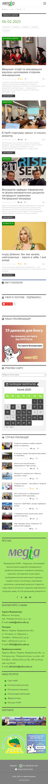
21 (29, 417)
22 (35, 417)
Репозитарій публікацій (19, 694)
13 (24, 412)
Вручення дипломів (12, 38)
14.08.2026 (34, 27)
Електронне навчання (18, 689)
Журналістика (14, 698)
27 (24, 423)
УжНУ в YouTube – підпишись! (22, 297)
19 (18, 417)
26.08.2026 (6, 27)
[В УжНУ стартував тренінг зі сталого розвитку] (24, 114)
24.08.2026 (15, 27)
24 (7, 423)
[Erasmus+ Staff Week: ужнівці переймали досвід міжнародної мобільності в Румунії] (7, 506)
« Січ (6, 427)
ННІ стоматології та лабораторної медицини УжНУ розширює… (26, 494)
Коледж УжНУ (14, 702)
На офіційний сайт (30, 765)
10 (7, 412)
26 (18, 423)
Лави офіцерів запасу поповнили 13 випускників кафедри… (27, 525)
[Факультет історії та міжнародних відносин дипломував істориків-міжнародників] (24, 51)
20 (24, 417)
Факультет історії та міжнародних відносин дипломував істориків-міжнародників (22, 72)
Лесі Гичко (25, 780)
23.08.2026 (25, 27)
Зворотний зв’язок (25, 769)
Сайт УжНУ (13, 680)
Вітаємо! (6, 159)
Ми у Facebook (13, 283)
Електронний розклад (18, 685)
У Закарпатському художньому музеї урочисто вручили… (28, 515)
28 (29, 423)
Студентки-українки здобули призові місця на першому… (28, 444)
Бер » (12, 427)
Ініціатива (7, 102)
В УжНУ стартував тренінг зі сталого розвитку (24, 134)
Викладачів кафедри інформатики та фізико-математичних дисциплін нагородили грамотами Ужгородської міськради (23, 194)
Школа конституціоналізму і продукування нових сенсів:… (25, 464)
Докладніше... (8, 96)
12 (18, 412)
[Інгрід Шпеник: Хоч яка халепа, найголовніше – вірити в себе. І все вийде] (24, 236)
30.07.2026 (6, 31)
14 (29, 412)
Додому (13, 765)
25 (13, 423)
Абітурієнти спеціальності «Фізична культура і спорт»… (27, 474)
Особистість (8, 223)
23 (40, 417)
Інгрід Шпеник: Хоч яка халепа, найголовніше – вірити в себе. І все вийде (24, 257)
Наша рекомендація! (17, 319)
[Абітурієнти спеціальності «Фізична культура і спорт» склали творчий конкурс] (7, 476)
